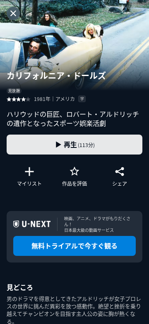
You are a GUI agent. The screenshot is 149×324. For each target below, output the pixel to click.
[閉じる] (13, 13)
